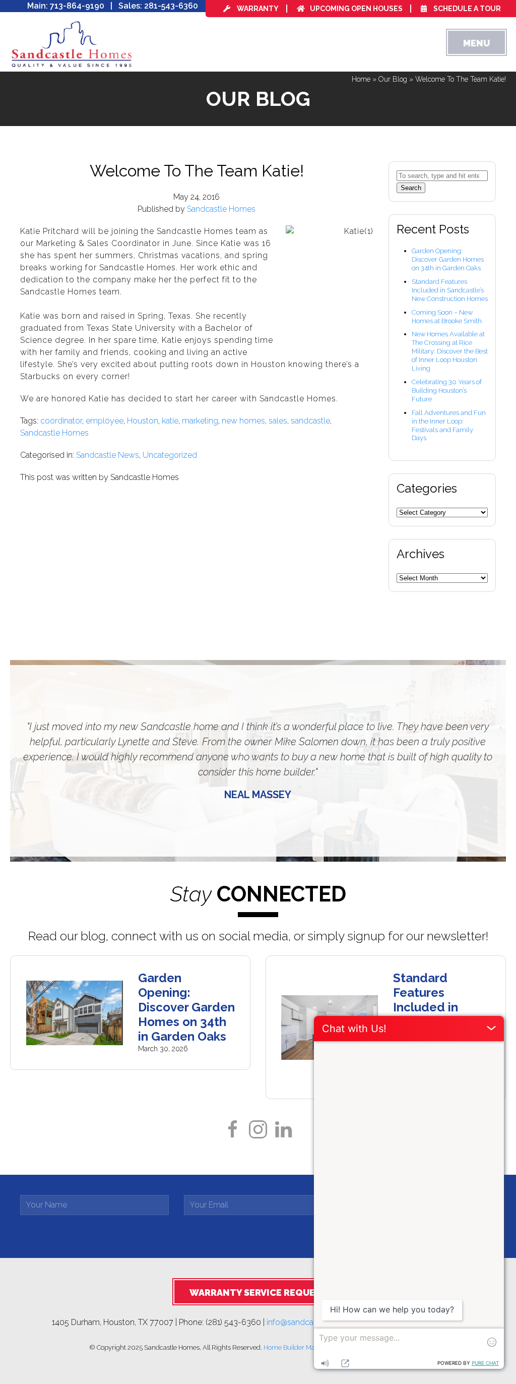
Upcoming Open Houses (356, 9)
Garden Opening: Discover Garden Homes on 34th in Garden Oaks (448, 259)
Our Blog (392, 79)
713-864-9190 (77, 6)
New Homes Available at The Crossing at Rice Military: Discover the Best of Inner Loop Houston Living (450, 351)
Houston (142, 421)
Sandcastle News (107, 455)
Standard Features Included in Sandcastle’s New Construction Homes (450, 290)
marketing (200, 421)
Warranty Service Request (258, 1292)
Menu (476, 43)
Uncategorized (170, 455)
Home (361, 79)
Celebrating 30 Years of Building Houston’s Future (447, 390)
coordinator (61, 421)
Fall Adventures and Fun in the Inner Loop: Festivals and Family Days (449, 425)
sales (278, 421)
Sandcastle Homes (221, 209)
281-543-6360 (171, 6)
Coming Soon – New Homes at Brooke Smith (447, 317)
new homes (243, 421)
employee (104, 421)
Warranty (257, 9)
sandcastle (310, 421)
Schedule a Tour (466, 9)
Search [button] (411, 188)
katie (170, 421)
